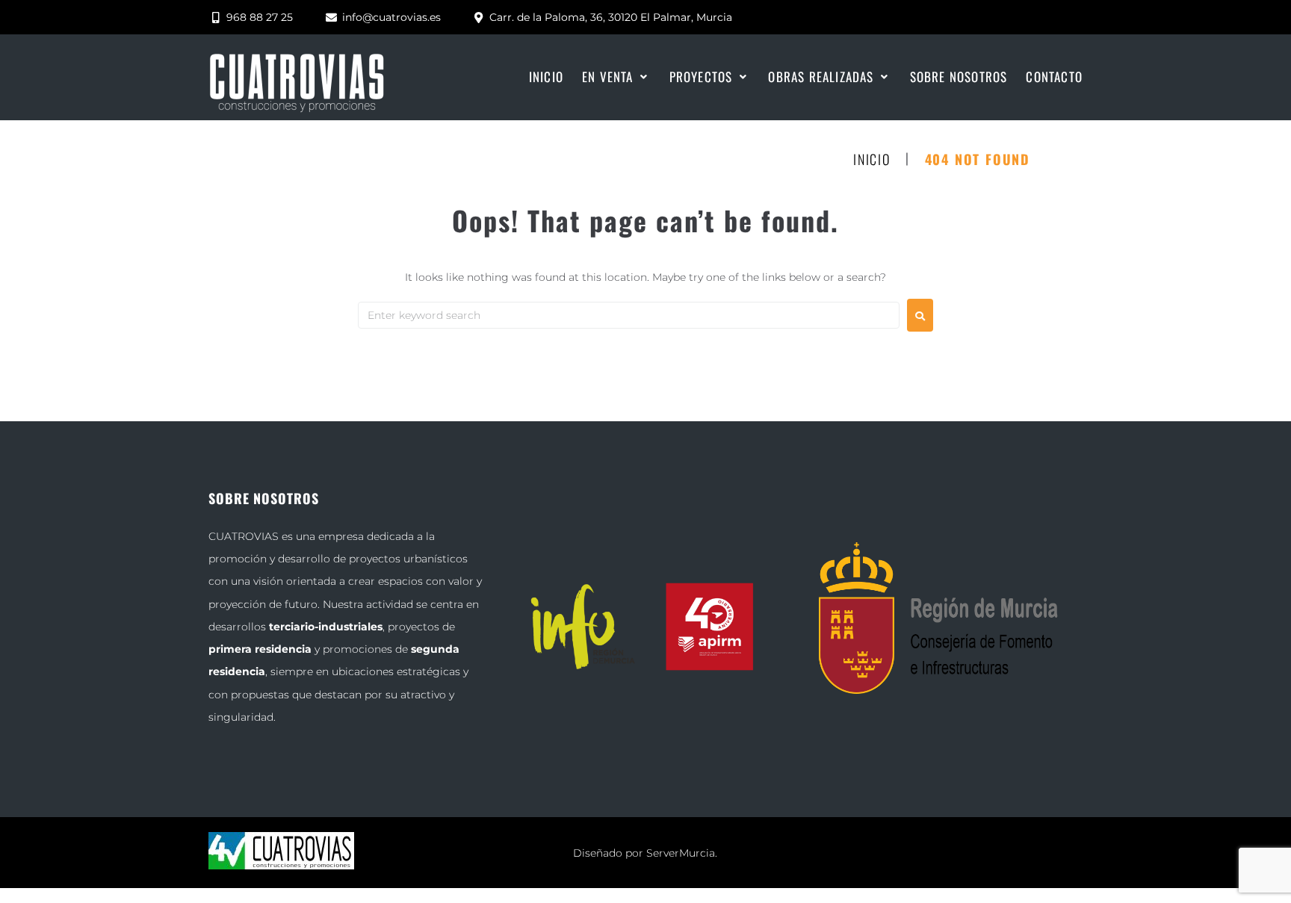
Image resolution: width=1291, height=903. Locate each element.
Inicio (872, 160)
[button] (616, 77)
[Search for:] (629, 315)
